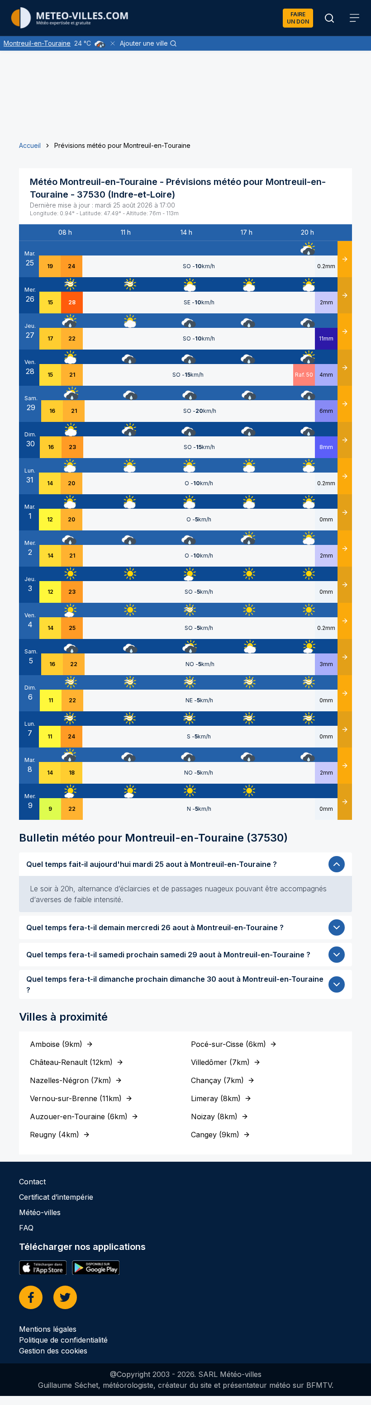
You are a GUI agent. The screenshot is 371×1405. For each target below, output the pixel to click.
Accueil (30, 145)
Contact (32, 1181)
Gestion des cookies (53, 1350)
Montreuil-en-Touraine (37, 43)
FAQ (26, 1227)
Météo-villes (40, 1212)
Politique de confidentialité (63, 1339)
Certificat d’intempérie (56, 1197)
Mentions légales (47, 1329)
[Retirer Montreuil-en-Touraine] (112, 43)
